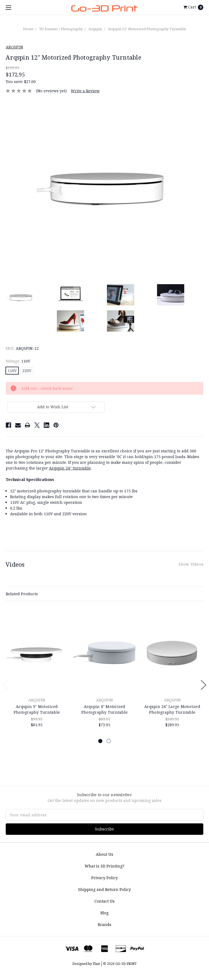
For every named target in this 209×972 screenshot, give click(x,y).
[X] (37, 425)
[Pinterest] (56, 425)
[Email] (18, 425)
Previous (5, 685)
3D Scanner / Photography (61, 28)
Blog (104, 912)
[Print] (27, 425)
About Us (104, 854)
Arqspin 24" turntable (70, 468)
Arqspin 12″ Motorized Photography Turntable (147, 28)
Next (203, 685)
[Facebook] (8, 425)
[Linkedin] (46, 425)
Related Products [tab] (22, 593)
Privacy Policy (104, 877)
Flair (96, 963)
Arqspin (95, 28)
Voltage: (18, 361)
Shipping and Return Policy (104, 889)
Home (28, 28)
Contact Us (104, 901)
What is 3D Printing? (104, 866)
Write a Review (85, 90)
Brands (104, 924)
